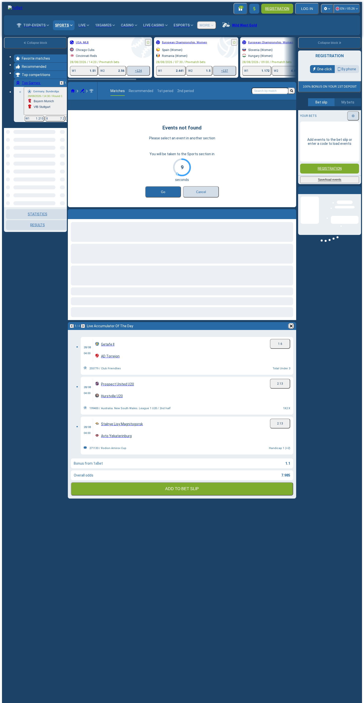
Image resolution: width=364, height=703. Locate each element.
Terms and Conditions (331, 116)
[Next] (83, 326)
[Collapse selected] (56, 153)
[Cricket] (82, 91)
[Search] (291, 91)
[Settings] (327, 8)
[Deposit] (254, 9)
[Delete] (291, 326)
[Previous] (62, 83)
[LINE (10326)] (73, 91)
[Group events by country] (62, 153)
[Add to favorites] (148, 42)
